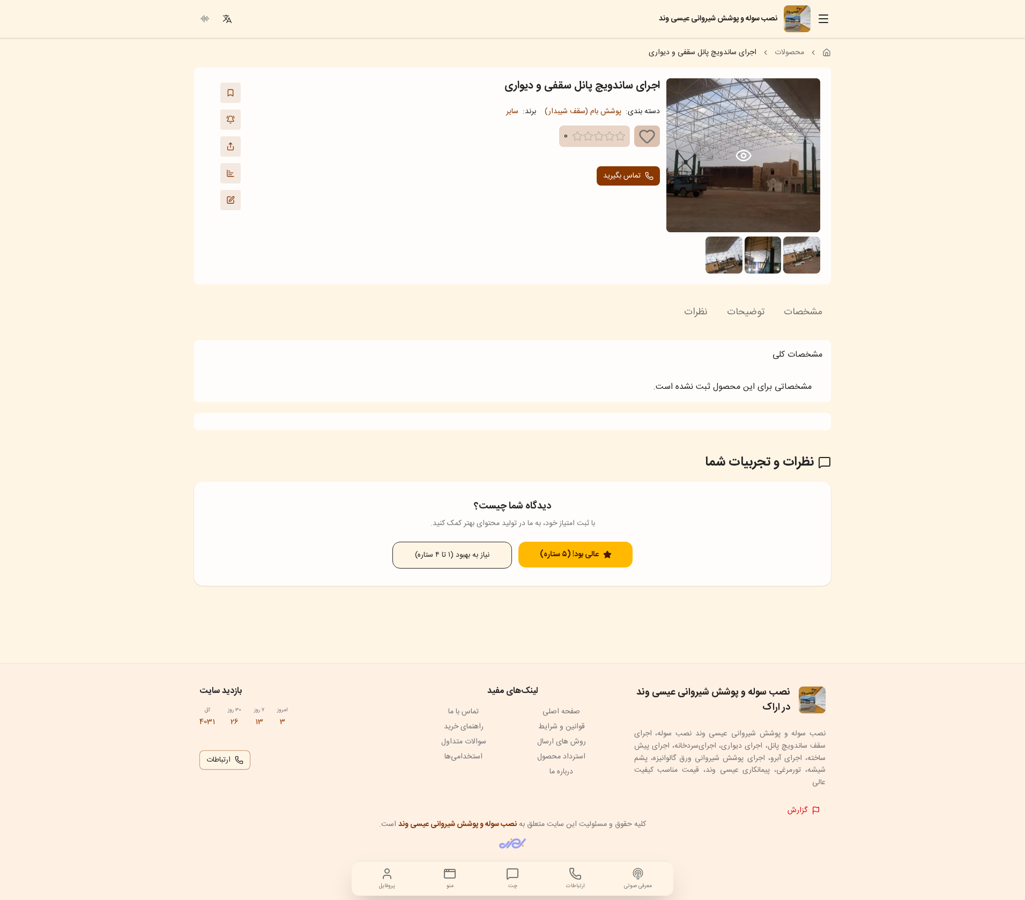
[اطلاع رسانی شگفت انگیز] (230, 119)
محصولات (789, 52)
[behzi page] (512, 843)
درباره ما (561, 771)
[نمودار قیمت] (230, 173)
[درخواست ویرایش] (230, 200)
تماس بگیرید (622, 175)
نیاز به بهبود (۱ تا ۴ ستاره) (452, 555)
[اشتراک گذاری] (230, 146)
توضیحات (745, 312)
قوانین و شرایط (561, 726)
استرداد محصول (561, 756)
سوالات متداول (463, 741)
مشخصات (803, 312)
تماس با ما (463, 711)
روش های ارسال (561, 741)
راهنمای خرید (464, 726)
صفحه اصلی (561, 711)
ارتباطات (218, 760)
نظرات (696, 312)
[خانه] (826, 52)
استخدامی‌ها (463, 756)
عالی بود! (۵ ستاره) (569, 554)
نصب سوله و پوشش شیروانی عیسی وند (457, 824)
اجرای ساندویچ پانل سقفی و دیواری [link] (702, 52)
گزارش (797, 810)
